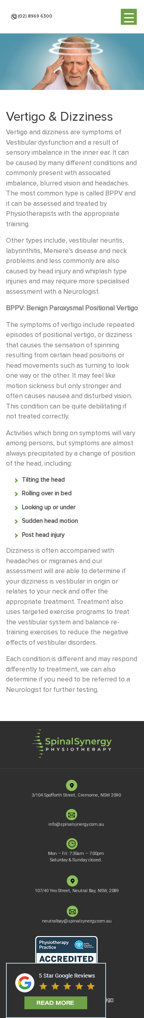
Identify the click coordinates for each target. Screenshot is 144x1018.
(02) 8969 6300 (35, 16)
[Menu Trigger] (129, 17)
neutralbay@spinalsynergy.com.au (77, 921)
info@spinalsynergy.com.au (76, 824)
